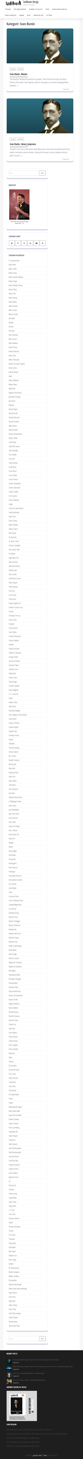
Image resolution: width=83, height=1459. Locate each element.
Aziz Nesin (12, 401)
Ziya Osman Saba (14, 1325)
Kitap (47, 9)
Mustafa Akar (13, 983)
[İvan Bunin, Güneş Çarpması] (40, 115)
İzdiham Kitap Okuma (15, 797)
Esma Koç (12, 590)
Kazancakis (12, 859)
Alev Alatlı (12, 318)
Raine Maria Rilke (14, 1111)
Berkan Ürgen (13, 409)
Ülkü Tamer (12, 1251)
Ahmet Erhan (13, 273)
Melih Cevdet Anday (15, 946)
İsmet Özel (12, 776)
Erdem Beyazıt (13, 586)
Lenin (10, 892)
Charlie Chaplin (13, 491)
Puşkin (11, 1102)
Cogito (11, 504)
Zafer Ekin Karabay (15, 1313)
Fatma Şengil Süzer (15, 603)
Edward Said (13, 570)
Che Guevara (13, 496)
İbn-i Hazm (12, 756)
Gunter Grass (13, 677)
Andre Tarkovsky (14, 359)
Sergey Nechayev (14, 1164)
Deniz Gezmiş (13, 520)
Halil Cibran (12, 706)
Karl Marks (12, 855)
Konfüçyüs (12, 871)
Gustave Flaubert (14, 685)
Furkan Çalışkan (14, 640)
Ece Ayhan (12, 553)
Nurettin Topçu (13, 1020)
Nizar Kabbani (13, 1007)
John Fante (12, 822)
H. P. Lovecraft (13, 694)
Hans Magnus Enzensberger (18, 714)
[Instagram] (24, 243)
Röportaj (11, 1053)
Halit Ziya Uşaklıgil (14, 710)
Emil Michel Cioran (15, 578)
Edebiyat (13, 69)
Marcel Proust (13, 917)
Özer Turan (12, 1074)
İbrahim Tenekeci (14, 760)
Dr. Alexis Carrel (14, 541)
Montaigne (12, 970)
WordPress (29, 1455)
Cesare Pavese (13, 479)
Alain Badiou (13, 301)
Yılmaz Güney (13, 1305)
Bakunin (11, 405)
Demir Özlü (12, 516)
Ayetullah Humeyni (14, 396)
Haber (11, 698)
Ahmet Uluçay (13, 297)
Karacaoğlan (13, 851)
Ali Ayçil (11, 322)
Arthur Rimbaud (14, 380)
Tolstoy (11, 1230)
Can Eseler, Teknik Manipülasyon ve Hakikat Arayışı (29, 1373)
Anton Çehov (13, 368)
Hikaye (11, 739)
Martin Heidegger (14, 921)
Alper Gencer (13, 339)
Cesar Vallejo (13, 475)
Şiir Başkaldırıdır (20, 9)
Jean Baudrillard (14, 809)
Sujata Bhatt (12, 1197)
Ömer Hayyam (13, 1045)
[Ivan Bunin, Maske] (40, 45)
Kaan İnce (12, 838)
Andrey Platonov (14, 351)
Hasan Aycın (12, 718)
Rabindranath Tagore (15, 1107)
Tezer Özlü (12, 1214)
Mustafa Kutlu (13, 987)
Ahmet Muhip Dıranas (16, 285)
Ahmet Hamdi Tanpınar (16, 277)
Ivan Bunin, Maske (18, 74)
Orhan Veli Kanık (14, 1069)
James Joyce (12, 805)
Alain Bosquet (13, 306)
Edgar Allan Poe (14, 557)
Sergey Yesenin (13, 1168)
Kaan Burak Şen (14, 834)
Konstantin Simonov (15, 875)
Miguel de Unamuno (15, 966)
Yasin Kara (12, 1296)
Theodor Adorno (14, 1218)
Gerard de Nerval (14, 661)
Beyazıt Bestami (14, 421)
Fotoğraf (11, 624)
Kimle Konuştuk (10, 15)
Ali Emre (11, 326)
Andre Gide (12, 355)
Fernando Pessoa (14, 615)
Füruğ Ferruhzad (14, 648)
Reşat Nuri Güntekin (15, 1115)
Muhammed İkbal (14, 974)
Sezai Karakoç (13, 1173)
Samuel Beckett (14, 1156)
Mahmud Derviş (14, 913)
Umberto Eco (13, 1255)
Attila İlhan (12, 388)
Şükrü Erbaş (12, 1202)
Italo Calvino (13, 780)
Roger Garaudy (13, 1123)
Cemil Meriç (12, 467)
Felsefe (11, 611)
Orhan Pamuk (13, 1036)
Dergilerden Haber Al (59, 9)
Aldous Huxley (13, 314)
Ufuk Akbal (12, 1247)
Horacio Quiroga (14, 747)
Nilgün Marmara (14, 1003)
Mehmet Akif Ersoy (15, 933)
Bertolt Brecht (13, 413)
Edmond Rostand (14, 566)
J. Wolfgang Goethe (15, 801)
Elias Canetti (12, 574)
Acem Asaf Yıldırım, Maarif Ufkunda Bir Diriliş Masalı (29, 1380)
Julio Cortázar (13, 830)
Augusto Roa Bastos (15, 392)
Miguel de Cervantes (15, 962)
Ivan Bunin (20, 69)
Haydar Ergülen (14, 727)
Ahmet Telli (12, 293)
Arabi (10, 376)
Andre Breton (13, 347)
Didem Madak (13, 524)
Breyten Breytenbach (15, 434)
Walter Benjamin (14, 1272)
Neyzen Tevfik (13, 999)
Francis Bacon (13, 628)
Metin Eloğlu (13, 954)
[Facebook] (18, 243)
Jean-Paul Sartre (14, 813)
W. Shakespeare (14, 1268)
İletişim (49, 15)
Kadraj (21, 15)
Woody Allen (13, 1280)
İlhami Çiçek (12, 764)
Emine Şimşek (13, 582)
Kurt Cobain (12, 884)
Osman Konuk (13, 1040)
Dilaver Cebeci (13, 529)
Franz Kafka (12, 632)
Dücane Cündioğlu (14, 545)
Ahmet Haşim (13, 281)
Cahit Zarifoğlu (13, 450)
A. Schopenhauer (14, 260)
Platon (11, 1098)
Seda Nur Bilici (13, 1160)
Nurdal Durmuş (13, 1012)
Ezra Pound (12, 595)
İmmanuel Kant (13, 772)
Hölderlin (12, 743)
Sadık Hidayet (13, 1135)
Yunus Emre (12, 1309)
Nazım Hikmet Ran (15, 991)
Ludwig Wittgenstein (15, 904)
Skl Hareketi (12, 1065)
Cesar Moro (13, 471)
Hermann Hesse (14, 735)
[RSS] (42, 243)
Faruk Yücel (12, 599)
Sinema (11, 1061)
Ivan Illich (12, 793)
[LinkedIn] (30, 243)
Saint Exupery (13, 1144)
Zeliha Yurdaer (13, 1317)
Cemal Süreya (13, 462)
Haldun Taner (13, 702)
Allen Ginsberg (13, 335)
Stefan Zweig (13, 1193)
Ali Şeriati (11, 330)
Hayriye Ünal (13, 731)
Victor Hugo (12, 1259)
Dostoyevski (12, 537)
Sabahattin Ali (13, 1131)
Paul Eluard (12, 1090)
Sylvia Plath (12, 1206)
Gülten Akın (12, 673)
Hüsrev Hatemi (13, 751)
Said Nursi (12, 1140)
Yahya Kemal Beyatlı (15, 1284)
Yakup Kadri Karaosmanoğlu (18, 1288)
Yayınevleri (12, 1301)
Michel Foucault (14, 958)
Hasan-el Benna (14, 723)
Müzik (11, 846)
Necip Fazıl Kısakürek (15, 995)
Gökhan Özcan (13, 669)
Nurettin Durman (14, 1016)
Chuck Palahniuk (14, 500)
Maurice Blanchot (14, 925)
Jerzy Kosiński (13, 818)
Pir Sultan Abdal (14, 1094)
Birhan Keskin (13, 429)
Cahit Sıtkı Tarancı (14, 446)
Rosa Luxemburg (14, 1127)
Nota (28, 15)
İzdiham (8, 9)
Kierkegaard (12, 863)
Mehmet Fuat (13, 941)
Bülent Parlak (13, 438)
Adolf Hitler (12, 264)
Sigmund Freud (13, 1177)
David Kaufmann (14, 512)
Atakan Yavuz (13, 384)
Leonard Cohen (14, 896)
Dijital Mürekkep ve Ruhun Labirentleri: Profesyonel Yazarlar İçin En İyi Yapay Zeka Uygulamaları (43, 1366)
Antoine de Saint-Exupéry (17, 363)
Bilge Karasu (13, 425)
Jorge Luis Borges (14, 826)
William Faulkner (14, 1276)
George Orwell (13, 657)
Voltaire (11, 1263)
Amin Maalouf (13, 343)
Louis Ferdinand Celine (16, 900)
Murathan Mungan (15, 979)
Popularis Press (52, 1455)
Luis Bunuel (12, 908)
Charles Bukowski (14, 487)
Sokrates (11, 1189)
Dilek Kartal (12, 533)
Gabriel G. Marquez (15, 652)
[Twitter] (12, 243)
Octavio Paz (12, 1024)
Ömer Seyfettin (13, 1049)
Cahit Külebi (12, 442)
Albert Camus (13, 310)
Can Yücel (12, 458)
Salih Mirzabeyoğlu (15, 1152)
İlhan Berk (12, 768)
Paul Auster (12, 1082)
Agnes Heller (13, 268)
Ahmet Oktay (13, 289)
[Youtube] (36, 243)
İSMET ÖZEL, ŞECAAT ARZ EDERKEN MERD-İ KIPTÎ (23, 1446)
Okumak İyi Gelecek (35, 9)
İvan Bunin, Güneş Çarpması (23, 144)
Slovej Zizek (12, 1185)
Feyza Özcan (13, 619)
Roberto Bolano (14, 1119)
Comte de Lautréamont (16, 508)
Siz (9, 1181)
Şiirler (10, 1057)
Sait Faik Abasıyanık (15, 1148)
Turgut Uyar (12, 1243)
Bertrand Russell (14, 417)
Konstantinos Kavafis (15, 879)
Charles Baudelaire (15, 483)
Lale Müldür (12, 888)
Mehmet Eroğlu (14, 937)
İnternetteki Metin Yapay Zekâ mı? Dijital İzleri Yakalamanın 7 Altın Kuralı (36, 1360)
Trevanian (12, 1239)
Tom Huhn (12, 1235)
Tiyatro (11, 1222)
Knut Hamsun (13, 867)
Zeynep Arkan (13, 1321)
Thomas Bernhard (14, 1226)
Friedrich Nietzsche (15, 636)
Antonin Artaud (13, 372)
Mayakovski (12, 929)
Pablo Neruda (13, 1078)
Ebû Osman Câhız (14, 549)
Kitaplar (11, 842)
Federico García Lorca (16, 607)
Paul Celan (12, 1086)
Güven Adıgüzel (13, 690)
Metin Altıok (12, 950)
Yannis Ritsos (13, 1292)
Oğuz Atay (12, 1028)
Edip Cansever (13, 562)
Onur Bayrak (13, 1032)
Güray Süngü (13, 681)
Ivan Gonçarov (13, 789)
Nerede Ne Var (38, 15)
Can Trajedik (12, 454)
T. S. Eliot (11, 1210)
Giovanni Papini (14, 665)
